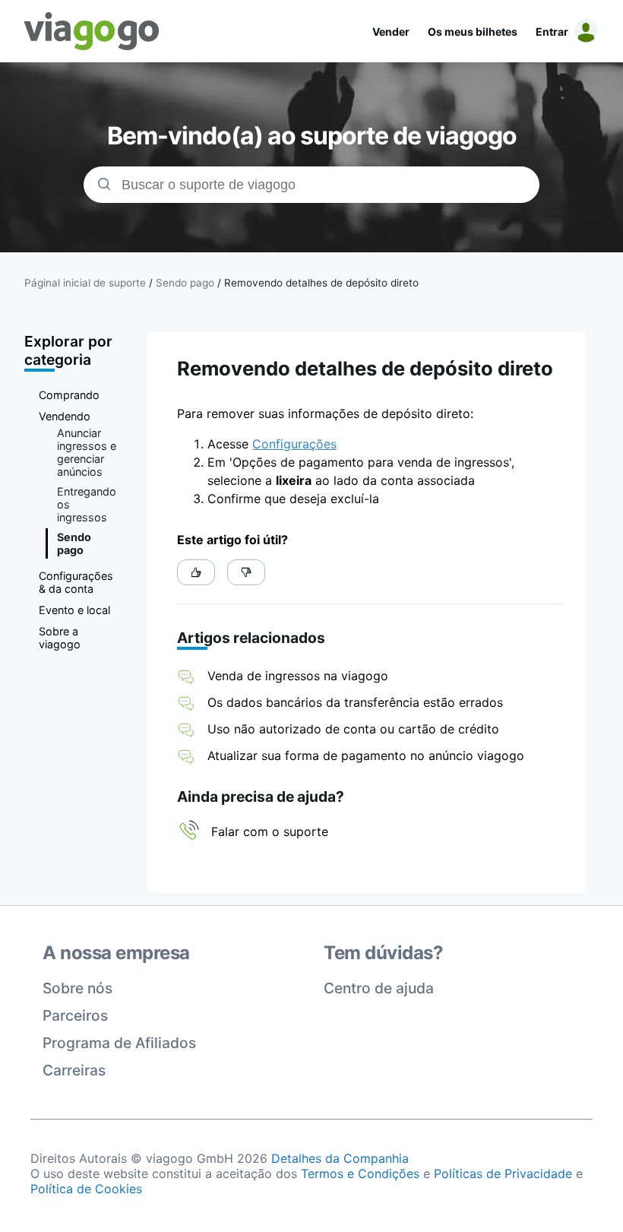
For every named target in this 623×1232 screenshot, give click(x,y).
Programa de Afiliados (119, 1043)
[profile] (583, 31)
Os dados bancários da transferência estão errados (355, 702)
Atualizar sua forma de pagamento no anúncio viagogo (365, 755)
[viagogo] (92, 31)
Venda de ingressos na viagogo (297, 675)
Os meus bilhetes (472, 31)
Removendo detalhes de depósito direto (321, 283)
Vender (391, 31)
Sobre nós (77, 988)
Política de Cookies (86, 1188)
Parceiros (75, 1015)
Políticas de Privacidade (503, 1173)
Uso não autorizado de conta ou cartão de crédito (355, 728)
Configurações (294, 443)
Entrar (552, 31)
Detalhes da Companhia (340, 1158)
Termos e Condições (360, 1173)
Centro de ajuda (379, 988)
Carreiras (74, 1070)
